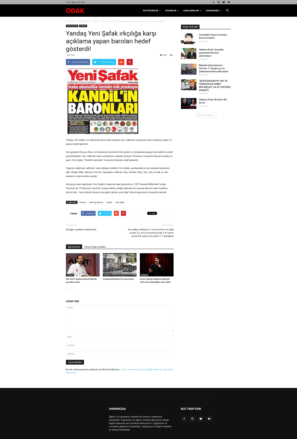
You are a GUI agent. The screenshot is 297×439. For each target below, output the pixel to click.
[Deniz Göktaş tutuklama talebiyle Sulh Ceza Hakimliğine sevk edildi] (157, 264)
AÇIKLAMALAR (191, 10)
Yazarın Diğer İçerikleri (95, 247)
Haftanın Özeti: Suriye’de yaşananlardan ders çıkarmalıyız (211, 52)
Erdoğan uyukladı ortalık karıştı (81, 229)
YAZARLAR (170, 10)
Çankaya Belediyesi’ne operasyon (118, 279)
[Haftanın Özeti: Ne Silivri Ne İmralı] (188, 103)
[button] (227, 10)
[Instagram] (218, 2)
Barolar (83, 202)
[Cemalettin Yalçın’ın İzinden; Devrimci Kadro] (188, 38)
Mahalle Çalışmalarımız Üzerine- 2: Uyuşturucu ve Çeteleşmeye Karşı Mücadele (213, 68)
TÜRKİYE (95, 21)
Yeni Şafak (119, 202)
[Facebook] (213, 2)
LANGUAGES (212, 10)
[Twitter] (223, 2)
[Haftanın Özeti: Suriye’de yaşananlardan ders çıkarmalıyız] (188, 53)
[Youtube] (228, 2)
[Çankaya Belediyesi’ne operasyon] (120, 264)
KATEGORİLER (150, 10)
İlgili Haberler (74, 247)
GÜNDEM (144, 275)
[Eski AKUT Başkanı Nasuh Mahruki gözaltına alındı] (83, 264)
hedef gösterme (96, 202)
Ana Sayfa (70, 21)
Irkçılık (109, 202)
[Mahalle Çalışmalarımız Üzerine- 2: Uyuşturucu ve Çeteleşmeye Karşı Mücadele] (188, 69)
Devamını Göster (205, 115)
